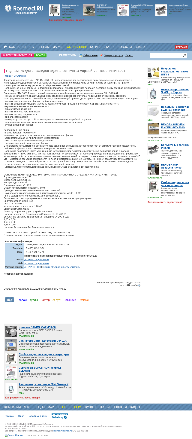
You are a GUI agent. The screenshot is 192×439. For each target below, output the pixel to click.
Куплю (95, 46)
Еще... (129, 55)
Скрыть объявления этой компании (61, 267)
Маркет (58, 46)
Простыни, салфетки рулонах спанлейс (175, 108)
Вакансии (70, 299)
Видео (140, 46)
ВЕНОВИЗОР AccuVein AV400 (171, 166)
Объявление (90, 55)
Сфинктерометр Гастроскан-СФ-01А (43, 340)
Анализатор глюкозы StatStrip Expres (175, 91)
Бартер (45, 299)
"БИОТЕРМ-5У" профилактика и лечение (105, 6)
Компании (17, 46)
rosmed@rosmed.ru (62, 431)
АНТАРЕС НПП (32, 267)
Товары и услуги (113, 55)
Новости (125, 46)
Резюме (84, 299)
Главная (7, 76)
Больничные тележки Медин (178, 5)
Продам (21, 299)
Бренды (44, 46)
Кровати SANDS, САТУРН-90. (37, 327)
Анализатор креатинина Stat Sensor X (43, 384)
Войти (40, 55)
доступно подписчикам (36, 259)
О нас (21, 416)
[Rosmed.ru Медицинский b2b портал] (24, 14)
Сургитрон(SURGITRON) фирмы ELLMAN (40, 369)
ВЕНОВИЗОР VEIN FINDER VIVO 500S (173, 126)
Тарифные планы (37, 416)
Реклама (181, 47)
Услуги (56, 299)
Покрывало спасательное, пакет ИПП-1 (174, 71)
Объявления (77, 46)
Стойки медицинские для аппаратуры (175, 184)
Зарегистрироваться (17, 55)
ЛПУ (31, 46)
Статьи (109, 46)
